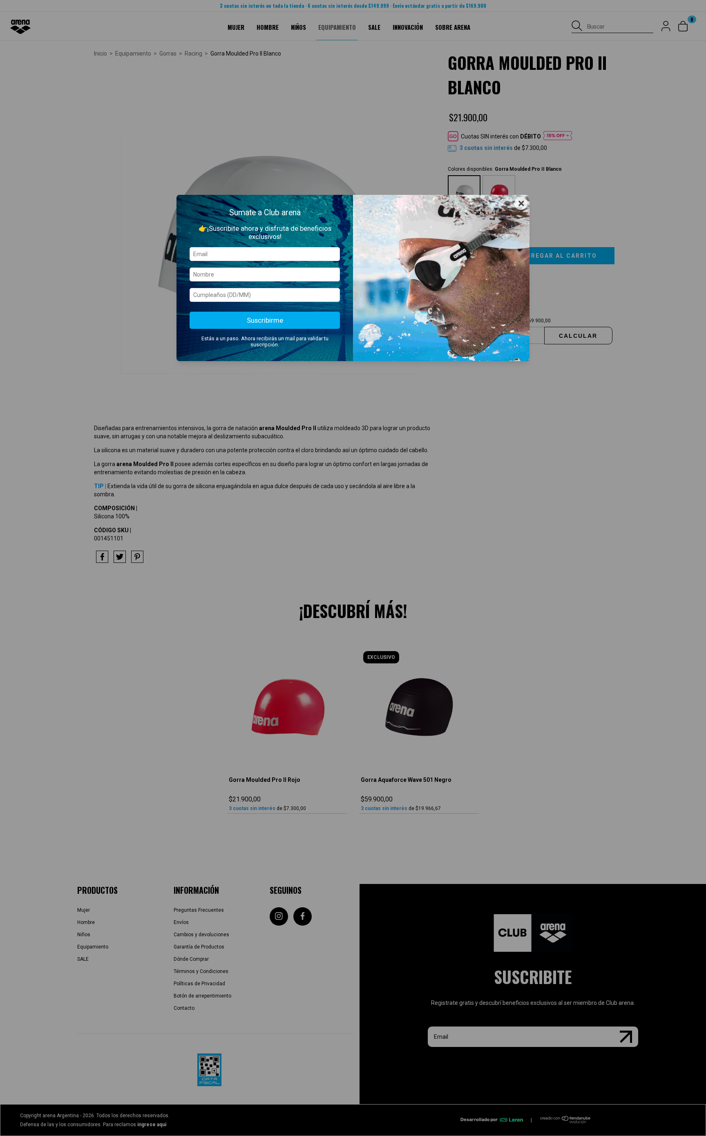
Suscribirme (265, 320)
